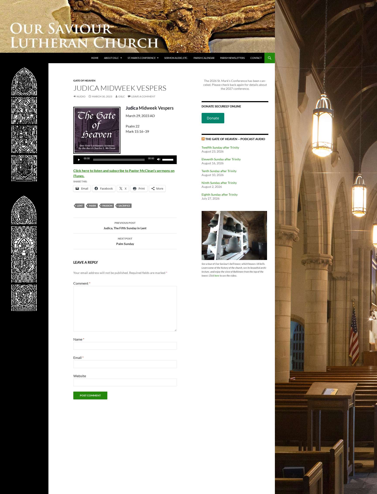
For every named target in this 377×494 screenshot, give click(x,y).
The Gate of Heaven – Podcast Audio (235, 139)
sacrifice (124, 205)
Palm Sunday (125, 241)
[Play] (79, 160)
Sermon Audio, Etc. (176, 57)
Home (94, 57)
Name (78, 339)
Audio (81, 96)
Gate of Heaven (84, 80)
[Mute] (159, 160)
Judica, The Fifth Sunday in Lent (125, 225)
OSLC (121, 96)
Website (79, 376)
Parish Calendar (204, 57)
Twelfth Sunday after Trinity (220, 147)
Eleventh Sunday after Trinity (221, 159)
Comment (81, 283)
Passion (107, 205)
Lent (80, 205)
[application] (125, 159)
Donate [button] (213, 118)
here (216, 275)
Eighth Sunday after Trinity (220, 194)
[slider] (168, 159)
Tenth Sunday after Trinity (219, 171)
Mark (92, 205)
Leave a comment (143, 96)
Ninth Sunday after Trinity (219, 183)
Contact (256, 57)
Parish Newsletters (232, 57)
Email (78, 357)
